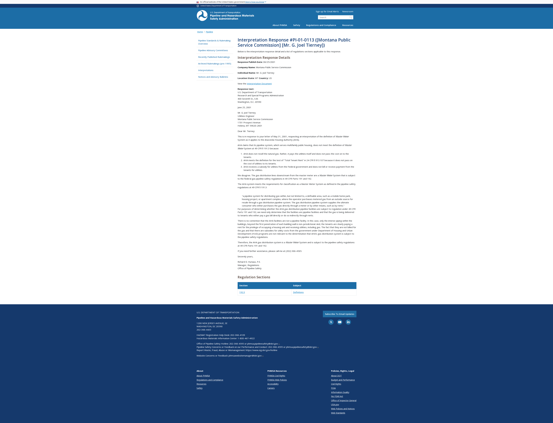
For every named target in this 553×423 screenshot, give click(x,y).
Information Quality (340, 392)
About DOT (336, 375)
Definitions (298, 292)
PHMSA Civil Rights (276, 375)
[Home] (225, 16)
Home (200, 31)
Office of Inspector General (343, 400)
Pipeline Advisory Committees (213, 50)
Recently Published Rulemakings (214, 56)
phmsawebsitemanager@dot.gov (245, 355)
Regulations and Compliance (321, 25)
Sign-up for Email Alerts (327, 11)
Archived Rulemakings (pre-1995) (214, 63)
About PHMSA (280, 25)
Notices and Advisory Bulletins (213, 76)
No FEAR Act (337, 396)
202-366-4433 (204, 329)
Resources (347, 25)
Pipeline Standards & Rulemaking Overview (214, 42)
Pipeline (209, 31)
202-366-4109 (237, 335)
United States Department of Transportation (218, 5)
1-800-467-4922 (246, 338)
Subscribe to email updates (339, 313)
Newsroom (347, 11)
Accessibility (273, 384)
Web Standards (338, 412)
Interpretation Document (259, 83)
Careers (271, 388)
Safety (296, 25)
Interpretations (205, 70)
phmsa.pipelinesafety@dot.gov (262, 343)
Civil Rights (336, 384)
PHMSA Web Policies (277, 379)
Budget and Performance (343, 379)
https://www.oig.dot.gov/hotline (261, 350)
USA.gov (335, 404)
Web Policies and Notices (343, 408)
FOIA (333, 388)
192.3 (242, 292)
